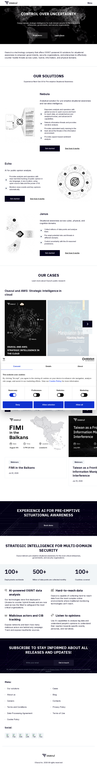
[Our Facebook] (14, 735)
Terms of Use (59, 713)
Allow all (79, 405)
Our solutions (13, 688)
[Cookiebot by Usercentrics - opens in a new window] (84, 359)
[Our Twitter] (34, 735)
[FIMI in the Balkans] (36, 436)
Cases (55, 688)
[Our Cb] (7, 735)
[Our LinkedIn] (27, 735)
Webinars (15, 462)
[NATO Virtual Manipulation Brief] (68, 329)
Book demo (37, 35)
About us (11, 694)
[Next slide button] (87, 324)
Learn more (59, 35)
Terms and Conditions (17, 707)
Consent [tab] (16, 366)
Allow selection (48, 405)
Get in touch (64, 663)
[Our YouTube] (41, 735)
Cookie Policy (13, 719)
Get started (50, 148)
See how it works (72, 148)
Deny (18, 405)
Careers (10, 701)
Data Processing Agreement (19, 713)
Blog (55, 694)
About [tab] (80, 366)
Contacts (57, 701)
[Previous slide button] (87, 330)
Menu (90, 3)
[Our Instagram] (21, 735)
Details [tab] (48, 366)
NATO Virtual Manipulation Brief (26, 291)
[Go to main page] (11, 3)
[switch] (36, 395)
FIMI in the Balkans (22, 467)
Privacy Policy (54, 669)
